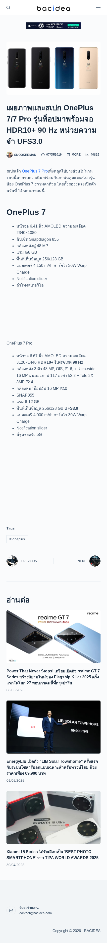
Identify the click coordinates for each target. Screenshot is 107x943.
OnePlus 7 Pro (35, 171)
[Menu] (98, 7)
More (76, 154)
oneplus (17, 539)
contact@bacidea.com (35, 913)
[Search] (8, 7)
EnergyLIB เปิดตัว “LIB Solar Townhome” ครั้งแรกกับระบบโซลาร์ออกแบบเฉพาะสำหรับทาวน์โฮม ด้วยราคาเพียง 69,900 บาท (52, 767)
